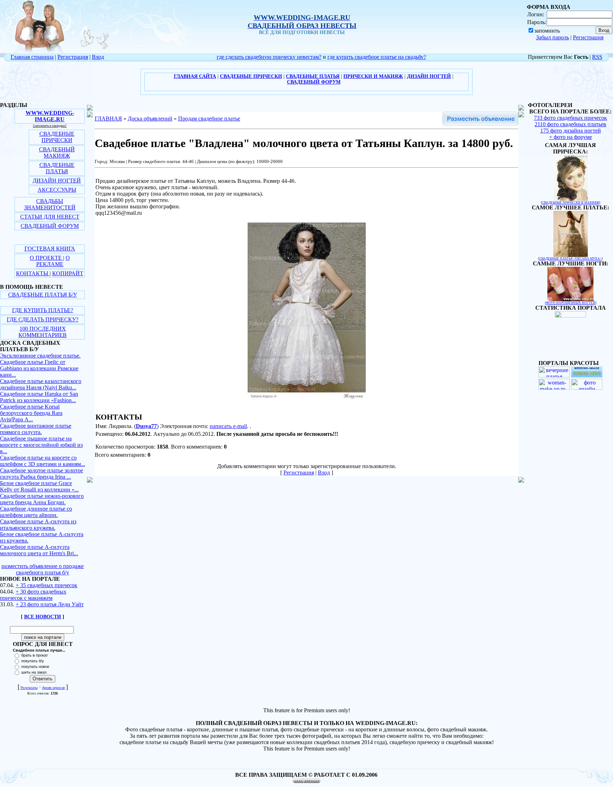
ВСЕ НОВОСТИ (42, 616)
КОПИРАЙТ (67, 273)
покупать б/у (32, 661)
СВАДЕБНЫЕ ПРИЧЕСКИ (56, 137)
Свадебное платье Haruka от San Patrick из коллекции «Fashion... (39, 397)
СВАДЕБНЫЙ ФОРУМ (50, 226)
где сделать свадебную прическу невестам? (269, 57)
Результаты (29, 688)
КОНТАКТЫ (33, 273)
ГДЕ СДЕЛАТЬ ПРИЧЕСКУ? (42, 319)
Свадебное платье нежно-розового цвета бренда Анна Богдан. (42, 499)
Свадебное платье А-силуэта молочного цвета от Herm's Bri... (39, 550)
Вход (98, 57)
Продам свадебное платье (209, 119)
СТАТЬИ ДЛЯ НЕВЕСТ (49, 217)
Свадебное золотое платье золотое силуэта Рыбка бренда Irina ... (41, 473)
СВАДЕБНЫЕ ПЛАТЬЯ (56, 168)
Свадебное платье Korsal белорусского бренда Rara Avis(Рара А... (31, 413)
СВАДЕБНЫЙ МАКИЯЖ (57, 152)
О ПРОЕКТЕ (46, 258)
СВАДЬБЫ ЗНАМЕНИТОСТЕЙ (50, 204)
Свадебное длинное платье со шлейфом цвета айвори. (36, 512)
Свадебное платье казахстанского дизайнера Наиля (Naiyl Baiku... (40, 384)
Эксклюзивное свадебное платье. (40, 356)
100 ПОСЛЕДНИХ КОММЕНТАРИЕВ (42, 332)
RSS (597, 57)
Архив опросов (53, 688)
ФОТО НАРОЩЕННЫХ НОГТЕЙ (570, 303)
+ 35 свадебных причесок (46, 585)
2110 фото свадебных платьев (570, 124)
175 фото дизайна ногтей (570, 131)
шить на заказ (33, 672)
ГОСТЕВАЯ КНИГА (49, 249)
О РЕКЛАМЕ (53, 261)
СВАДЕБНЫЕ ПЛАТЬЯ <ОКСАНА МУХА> (570, 258)
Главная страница (32, 57)
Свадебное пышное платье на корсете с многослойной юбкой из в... (41, 444)
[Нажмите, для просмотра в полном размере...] (307, 398)
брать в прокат (34, 655)
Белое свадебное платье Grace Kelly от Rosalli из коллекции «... (39, 486)
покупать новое (35, 666)
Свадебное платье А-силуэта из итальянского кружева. (38, 524)
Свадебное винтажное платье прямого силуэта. (35, 429)
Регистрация (588, 37)
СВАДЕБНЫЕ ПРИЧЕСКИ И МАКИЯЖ (570, 202)
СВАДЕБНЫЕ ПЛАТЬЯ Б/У (42, 295)
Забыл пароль (552, 37)
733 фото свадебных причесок (570, 118)
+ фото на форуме (570, 137)
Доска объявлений (150, 119)
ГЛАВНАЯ (108, 119)
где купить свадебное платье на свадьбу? (376, 57)
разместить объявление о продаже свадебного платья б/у (42, 569)
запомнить (547, 31)
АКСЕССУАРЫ (57, 190)
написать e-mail (228, 426)
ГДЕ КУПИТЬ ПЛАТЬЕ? (42, 310)
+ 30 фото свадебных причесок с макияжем (33, 595)
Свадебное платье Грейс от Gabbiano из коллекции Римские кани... (39, 368)
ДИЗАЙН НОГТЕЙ (57, 181)
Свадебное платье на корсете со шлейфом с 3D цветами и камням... (42, 461)
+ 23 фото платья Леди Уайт (50, 604)
